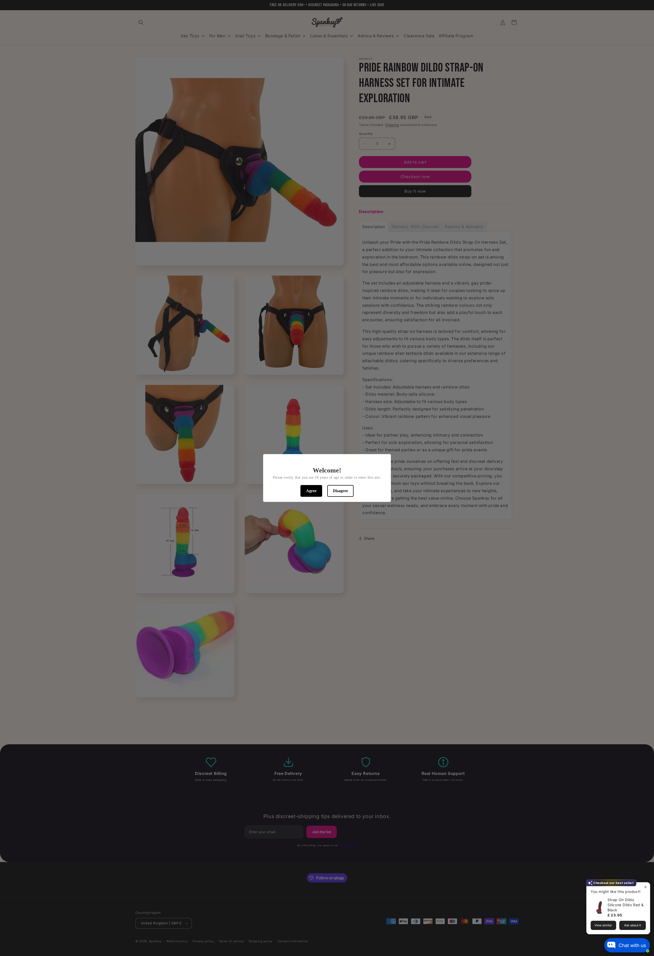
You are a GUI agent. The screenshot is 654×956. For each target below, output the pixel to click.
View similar (603, 925)
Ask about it (632, 925)
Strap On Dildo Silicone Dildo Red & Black (626, 905)
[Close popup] (645, 887)
